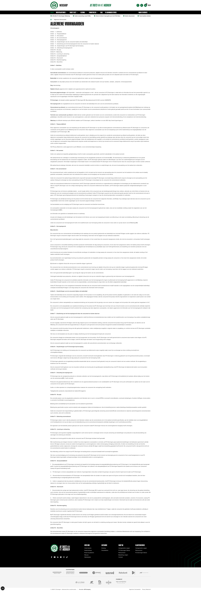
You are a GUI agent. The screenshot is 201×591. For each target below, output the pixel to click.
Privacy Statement (146, 589)
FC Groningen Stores (111, 12)
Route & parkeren (89, 552)
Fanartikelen (92, 12)
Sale (101, 12)
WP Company (87, 589)
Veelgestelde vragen (124, 548)
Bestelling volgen (123, 555)
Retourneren (121, 552)
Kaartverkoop (88, 550)
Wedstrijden (87, 557)
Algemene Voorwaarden (135, 589)
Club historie (87, 548)
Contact (120, 557)
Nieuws (86, 555)
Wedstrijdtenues (61, 12)
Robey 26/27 (73, 12)
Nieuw (52, 12)
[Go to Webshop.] (51, 19)
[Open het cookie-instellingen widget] (3, 588)
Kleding (83, 12)
